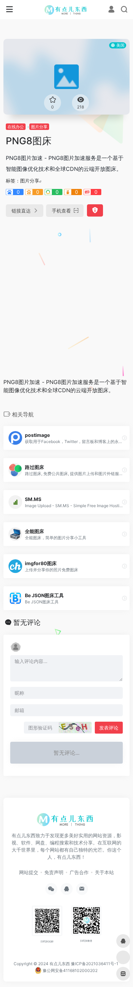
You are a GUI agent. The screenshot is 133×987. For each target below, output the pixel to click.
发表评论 (108, 728)
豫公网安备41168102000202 (70, 970)
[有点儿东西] (67, 9)
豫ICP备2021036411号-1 (94, 963)
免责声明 (53, 872)
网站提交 (28, 872)
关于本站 (104, 872)
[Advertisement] (66, 295)
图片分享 (39, 126)
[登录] (111, 10)
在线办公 (16, 126)
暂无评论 (27, 622)
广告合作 (79, 872)
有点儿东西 (59, 963)
